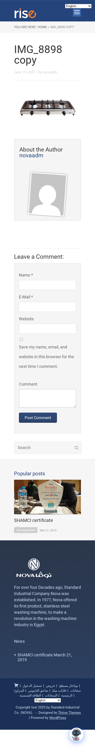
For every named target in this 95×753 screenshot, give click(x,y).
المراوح (19, 690)
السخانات (51, 695)
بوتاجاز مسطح (68, 686)
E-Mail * (26, 297)
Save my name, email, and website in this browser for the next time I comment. (46, 357)
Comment (28, 384)
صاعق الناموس (38, 690)
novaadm (50, 72)
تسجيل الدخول (32, 686)
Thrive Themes (69, 713)
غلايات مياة (59, 690)
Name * (26, 275)
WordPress (57, 718)
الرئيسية (66, 695)
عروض (50, 686)
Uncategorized (25, 530)
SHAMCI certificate (35, 654)
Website (26, 318)
